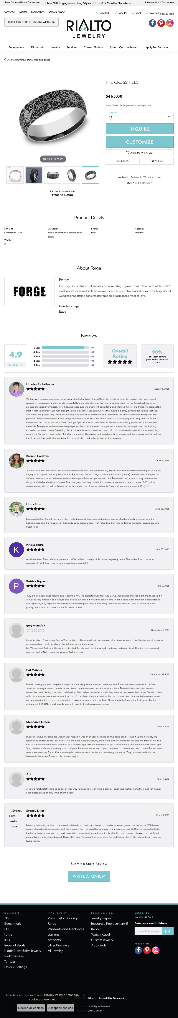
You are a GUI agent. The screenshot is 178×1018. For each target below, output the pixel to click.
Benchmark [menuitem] (12, 923)
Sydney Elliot (35, 810)
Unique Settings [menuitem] (15, 967)
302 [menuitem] (7, 918)
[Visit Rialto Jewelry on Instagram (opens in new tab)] (170, 23)
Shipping (122, 161)
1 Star (37, 365)
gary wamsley (35, 625)
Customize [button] (139, 142)
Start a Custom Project (124, 47)
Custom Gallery (93, 47)
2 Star (37, 360)
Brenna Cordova (37, 456)
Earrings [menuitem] (53, 934)
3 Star (37, 356)
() (92, 347)
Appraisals (98, 945)
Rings (62, 311)
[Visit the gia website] (82, 985)
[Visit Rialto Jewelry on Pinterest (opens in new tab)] (161, 23)
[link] (9, 11)
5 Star (37, 347)
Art (28, 774)
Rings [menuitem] (52, 923)
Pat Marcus (34, 670)
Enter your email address (151, 923)
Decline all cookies (31, 1008)
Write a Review (89, 876)
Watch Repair (101, 934)
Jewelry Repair (101, 918)
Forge (94, 232)
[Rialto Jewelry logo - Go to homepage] (89, 28)
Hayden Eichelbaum (40, 384)
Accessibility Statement (111, 998)
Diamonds (37, 47)
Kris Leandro (35, 545)
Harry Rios (33, 504)
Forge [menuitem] (8, 934)
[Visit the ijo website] (96, 985)
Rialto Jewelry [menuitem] (14, 956)
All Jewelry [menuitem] (55, 950)
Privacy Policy (53, 995)
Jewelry (55, 47)
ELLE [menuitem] (7, 929)
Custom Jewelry (102, 940)
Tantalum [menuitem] (10, 961)
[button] (103, 13)
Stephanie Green (38, 722)
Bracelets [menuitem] (54, 940)
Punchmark (95, 1011)
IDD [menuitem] (7, 940)
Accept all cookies (60, 1008)
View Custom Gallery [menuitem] (63, 918)
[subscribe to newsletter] (168, 931)
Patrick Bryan (35, 581)
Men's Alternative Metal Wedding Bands (28, 59)
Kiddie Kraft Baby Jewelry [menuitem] (22, 950)
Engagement (16, 47)
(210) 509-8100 (62, 195)
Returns (157, 161)
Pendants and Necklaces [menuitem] (66, 929)
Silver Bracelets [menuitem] (58, 945)
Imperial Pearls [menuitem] (14, 945)
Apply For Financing (157, 47)
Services (72, 47)
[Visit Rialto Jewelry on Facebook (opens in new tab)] (152, 23)
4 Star (36, 352)
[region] (52, 115)
